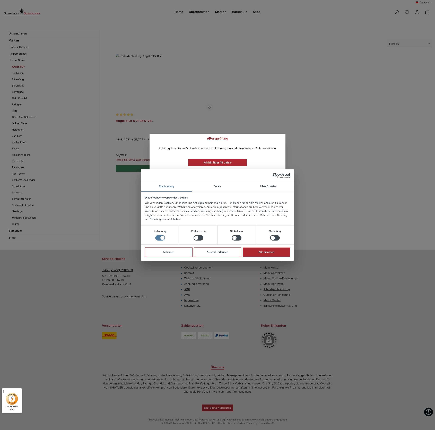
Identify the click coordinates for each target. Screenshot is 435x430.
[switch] (198, 238)
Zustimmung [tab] (166, 186)
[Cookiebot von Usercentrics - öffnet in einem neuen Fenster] (275, 175)
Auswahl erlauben (217, 252)
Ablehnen (168, 252)
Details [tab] (217, 186)
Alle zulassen (266, 252)
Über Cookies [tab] (268, 186)
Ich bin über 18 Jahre (218, 162)
